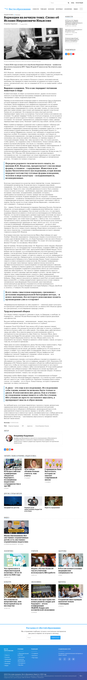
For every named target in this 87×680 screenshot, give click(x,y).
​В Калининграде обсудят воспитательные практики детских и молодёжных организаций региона (72, 40)
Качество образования (21, 660)
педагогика (29, 426)
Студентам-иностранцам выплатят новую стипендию (70, 601)
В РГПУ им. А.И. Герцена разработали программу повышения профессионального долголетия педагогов (73, 22)
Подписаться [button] (55, 637)
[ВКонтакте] (5, 449)
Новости (36, 9)
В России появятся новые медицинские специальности (70, 570)
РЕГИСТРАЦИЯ (79, 2)
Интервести (21, 663)
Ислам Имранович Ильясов (42, 426)
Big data (20, 665)
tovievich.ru (14, 422)
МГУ (23, 426)
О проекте (35, 653)
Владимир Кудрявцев (10, 24)
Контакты (34, 655)
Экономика (21, 657)
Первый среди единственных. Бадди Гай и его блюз (33, 509)
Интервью (59, 9)
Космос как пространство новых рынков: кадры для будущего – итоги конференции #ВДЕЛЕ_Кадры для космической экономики (43, 604)
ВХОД (72, 2)
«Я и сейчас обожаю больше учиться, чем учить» (31, 472)
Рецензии (7, 663)
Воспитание (75, 43)
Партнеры (35, 657)
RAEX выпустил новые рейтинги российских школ (73, 30)
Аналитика (68, 9)
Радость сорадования (52, 507)
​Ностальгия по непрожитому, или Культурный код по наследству (13, 602)
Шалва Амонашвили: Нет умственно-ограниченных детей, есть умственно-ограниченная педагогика (16, 539)
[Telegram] (10, 449)
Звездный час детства (11, 507)
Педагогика (8, 14)
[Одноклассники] (7, 449)
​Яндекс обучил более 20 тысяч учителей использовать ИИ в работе (43, 570)
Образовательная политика (23, 654)
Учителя (74, 26)
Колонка (17, 15)
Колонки (51, 9)
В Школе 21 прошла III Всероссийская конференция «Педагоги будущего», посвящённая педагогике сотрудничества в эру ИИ (13, 477)
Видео (76, 9)
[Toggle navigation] (81, 9)
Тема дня (43, 9)
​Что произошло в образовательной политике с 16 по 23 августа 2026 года (13, 571)
